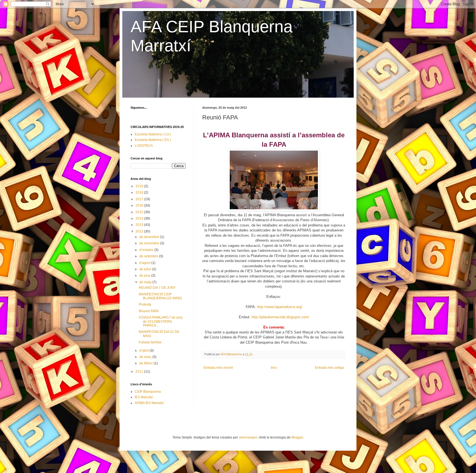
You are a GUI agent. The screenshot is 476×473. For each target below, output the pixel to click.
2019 (140, 186)
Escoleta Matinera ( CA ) (153, 134)
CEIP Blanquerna (148, 392)
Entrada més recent (218, 368)
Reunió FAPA (149, 311)
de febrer (146, 363)
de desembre (149, 237)
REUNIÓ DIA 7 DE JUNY (157, 288)
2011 (140, 371)
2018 (140, 192)
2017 (140, 199)
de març (145, 357)
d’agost (145, 263)
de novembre (149, 243)
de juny (145, 275)
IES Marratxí (144, 397)
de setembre (149, 256)
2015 (140, 212)
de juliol (145, 269)
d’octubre (146, 250)
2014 (140, 218)
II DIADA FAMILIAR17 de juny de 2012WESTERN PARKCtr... (161, 321)
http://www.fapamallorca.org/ (279, 307)
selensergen (248, 437)
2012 (140, 231)
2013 (140, 225)
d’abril (144, 350)
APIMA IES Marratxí (149, 403)
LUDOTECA (144, 146)
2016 (140, 205)
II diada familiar (150, 342)
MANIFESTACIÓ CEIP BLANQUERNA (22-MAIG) (160, 296)
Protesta (145, 304)
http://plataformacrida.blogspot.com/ (280, 317)
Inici (274, 368)
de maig (145, 282)
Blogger (297, 437)
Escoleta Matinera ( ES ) (153, 140)
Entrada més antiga (329, 368)
